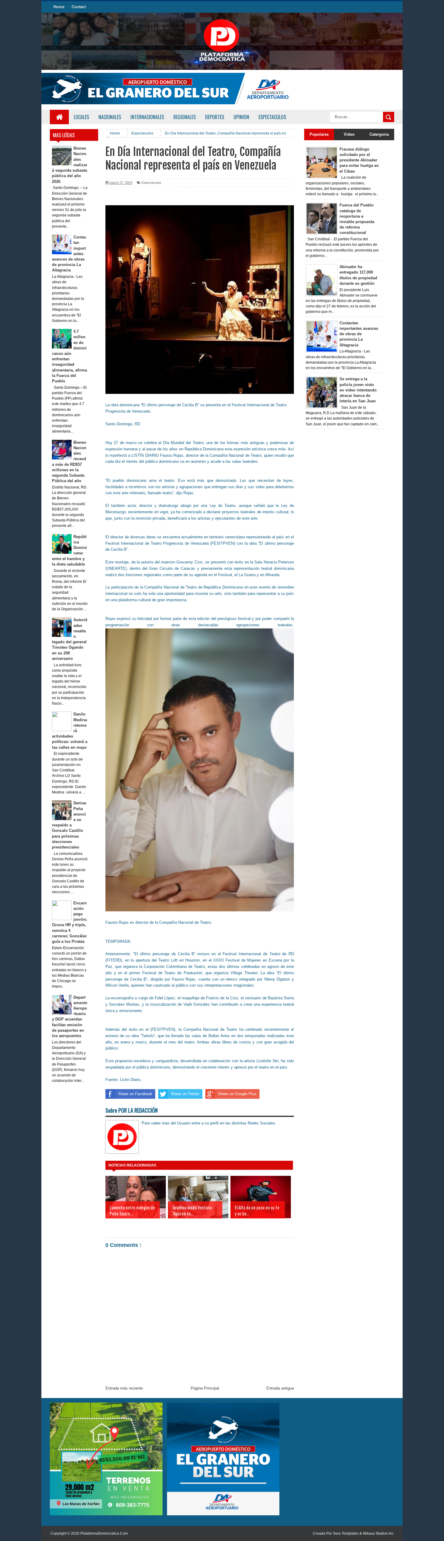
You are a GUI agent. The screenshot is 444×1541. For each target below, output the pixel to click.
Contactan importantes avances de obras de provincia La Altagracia (358, 334)
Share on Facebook (135, 1094)
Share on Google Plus (237, 1094)
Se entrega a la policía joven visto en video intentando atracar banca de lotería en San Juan (358, 390)
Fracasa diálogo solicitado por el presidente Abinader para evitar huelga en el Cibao (359, 160)
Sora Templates (346, 1533)
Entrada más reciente (124, 1388)
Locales (81, 117)
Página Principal (205, 1388)
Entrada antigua (280, 1388)
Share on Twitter (185, 1094)
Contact (79, 7)
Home (58, 7)
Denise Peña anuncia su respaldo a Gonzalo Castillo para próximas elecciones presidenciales (69, 825)
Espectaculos (151, 182)
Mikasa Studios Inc (378, 1533)
